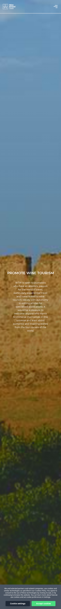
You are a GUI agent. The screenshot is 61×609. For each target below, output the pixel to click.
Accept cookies (43, 603)
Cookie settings (17, 603)
